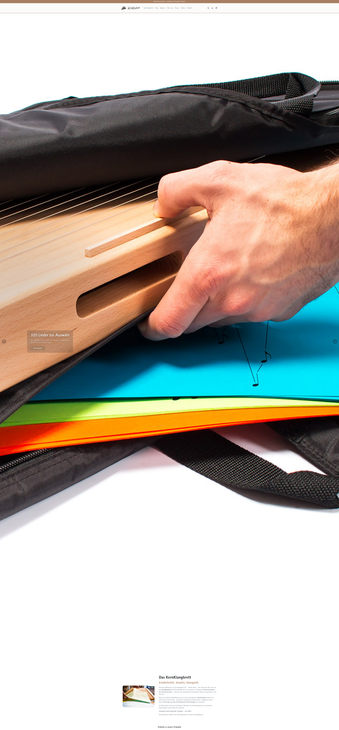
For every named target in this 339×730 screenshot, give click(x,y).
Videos (183, 8)
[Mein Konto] (212, 8)
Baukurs (162, 8)
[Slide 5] (174, 667)
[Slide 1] (165, 667)
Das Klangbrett (148, 8)
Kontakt (189, 8)
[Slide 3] (169, 667)
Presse (177, 8)
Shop (156, 8)
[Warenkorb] (216, 8)
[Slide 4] (172, 667)
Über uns (170, 8)
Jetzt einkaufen (38, 348)
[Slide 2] (167, 667)
